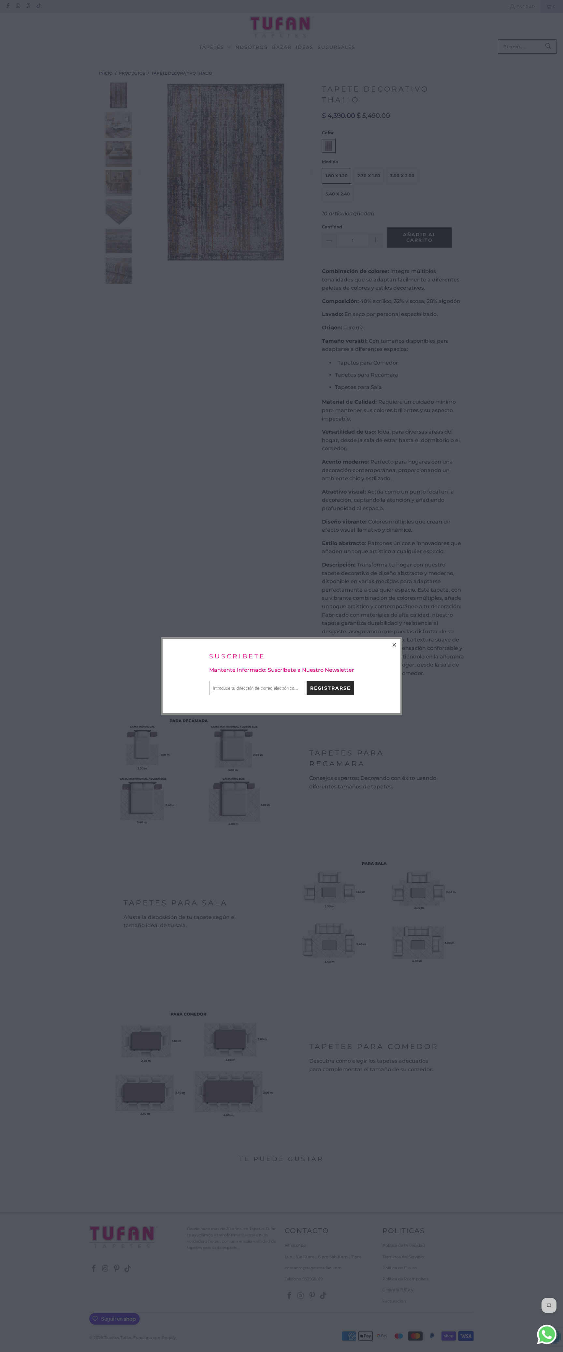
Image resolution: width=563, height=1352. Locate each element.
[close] (394, 645)
